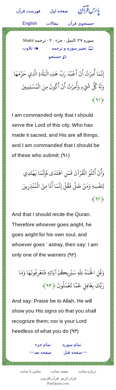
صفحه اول (59, 11)
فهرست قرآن (28, 11)
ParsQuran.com (58, 383)
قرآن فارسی (49, 378)
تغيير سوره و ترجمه (69, 48)
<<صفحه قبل (75, 352)
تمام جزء (43, 344)
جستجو (55, 56)
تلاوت (27, 48)
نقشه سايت (59, 371)
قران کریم (68, 378)
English (29, 23)
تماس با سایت (30, 371)
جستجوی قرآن (81, 23)
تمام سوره (72, 344)
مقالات (52, 23)
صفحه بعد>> (40, 352)
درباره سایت (87, 371)
